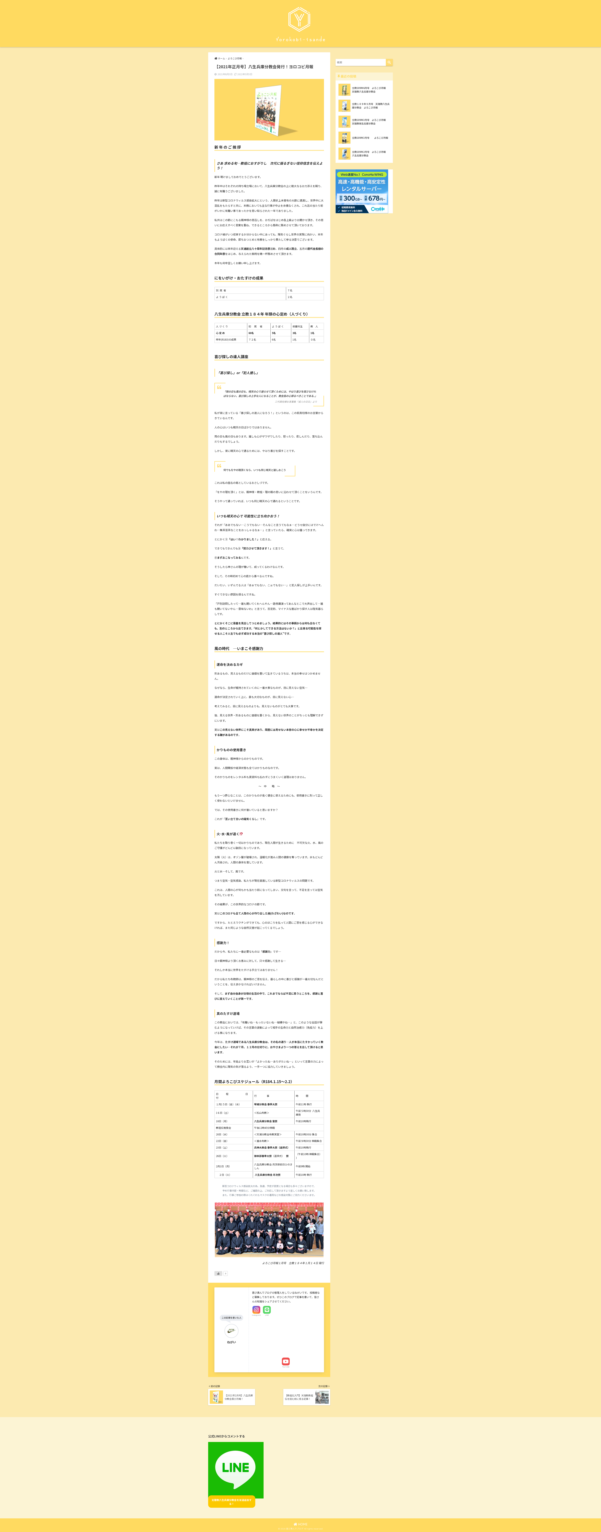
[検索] (389, 62)
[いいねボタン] (218, 1273)
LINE (267, 1315)
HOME (302, 1524)
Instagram (256, 1315)
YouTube (285, 1367)
